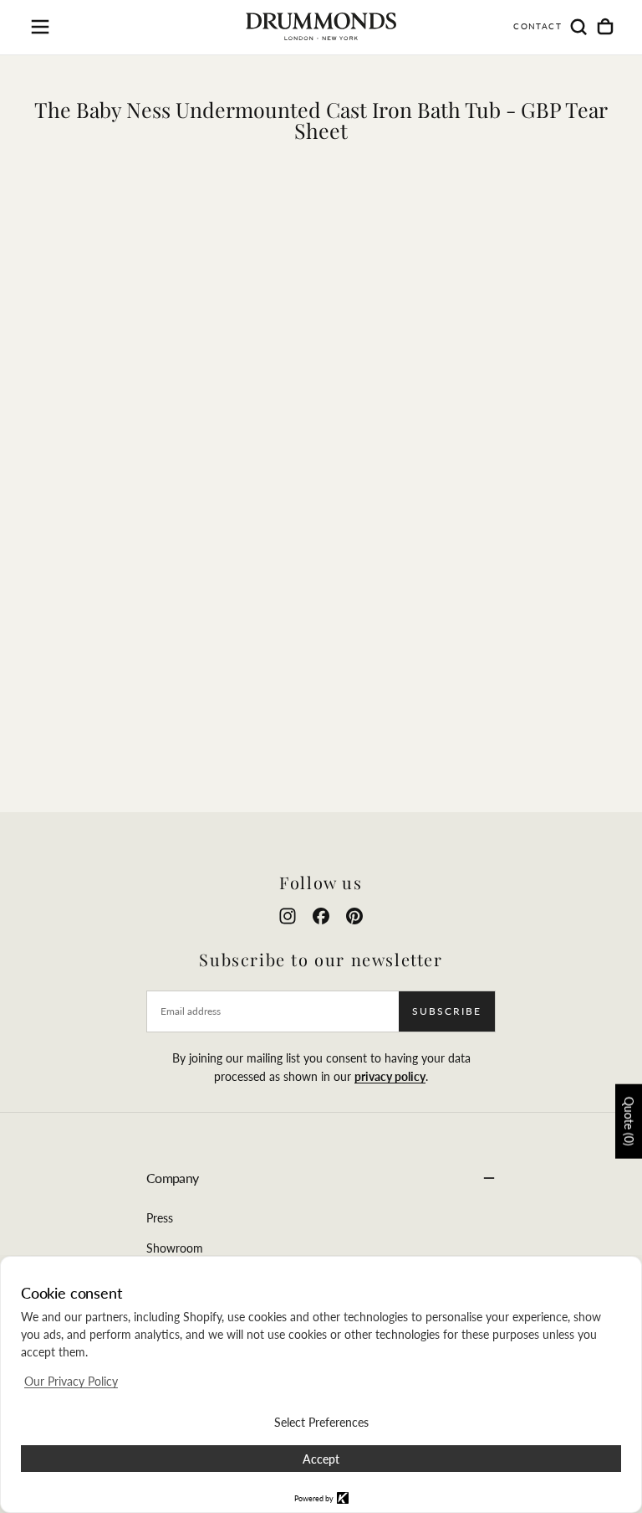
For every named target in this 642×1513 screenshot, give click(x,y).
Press (159, 1218)
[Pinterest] (354, 916)
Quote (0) (629, 1121)
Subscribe (447, 1011)
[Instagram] (288, 916)
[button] (40, 27)
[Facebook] (321, 916)
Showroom (174, 1248)
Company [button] (172, 1178)
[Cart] (605, 26)
